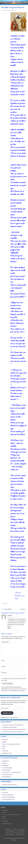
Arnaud (4, 10)
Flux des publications (7, 795)
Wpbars (16, 838)
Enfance (4, 742)
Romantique (5, 765)
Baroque (4, 763)
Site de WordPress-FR (8, 799)
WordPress (14, 840)
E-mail (3, 666)
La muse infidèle (6, 609)
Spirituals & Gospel (7, 774)
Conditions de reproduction (9, 784)
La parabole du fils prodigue (9, 727)
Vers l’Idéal (5, 751)
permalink (5, 603)
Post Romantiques (7, 767)
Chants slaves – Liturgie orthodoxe (11, 772)
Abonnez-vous (7, 713)
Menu (25, 2)
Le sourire (23, 609)
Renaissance (5, 761)
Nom (3, 660)
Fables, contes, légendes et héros (11, 744)
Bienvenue (5, 739)
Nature (4, 746)
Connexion (5, 792)
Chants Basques (6, 777)
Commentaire (5, 642)
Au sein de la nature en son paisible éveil (12, 725)
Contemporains (6, 770)
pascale (9, 615)
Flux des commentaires (8, 797)
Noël (3, 748)
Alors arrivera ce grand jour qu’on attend (12, 731)
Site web (3, 672)
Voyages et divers (7, 753)
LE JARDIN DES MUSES (14, 2)
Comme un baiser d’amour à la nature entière (14, 729)
